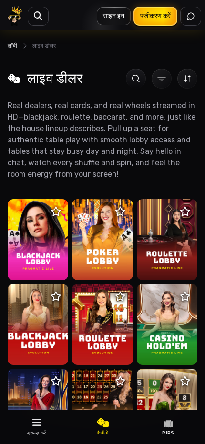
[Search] (38, 16)
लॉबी (12, 46)
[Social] (190, 16)
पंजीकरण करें (155, 16)
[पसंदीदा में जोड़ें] (55, 211)
